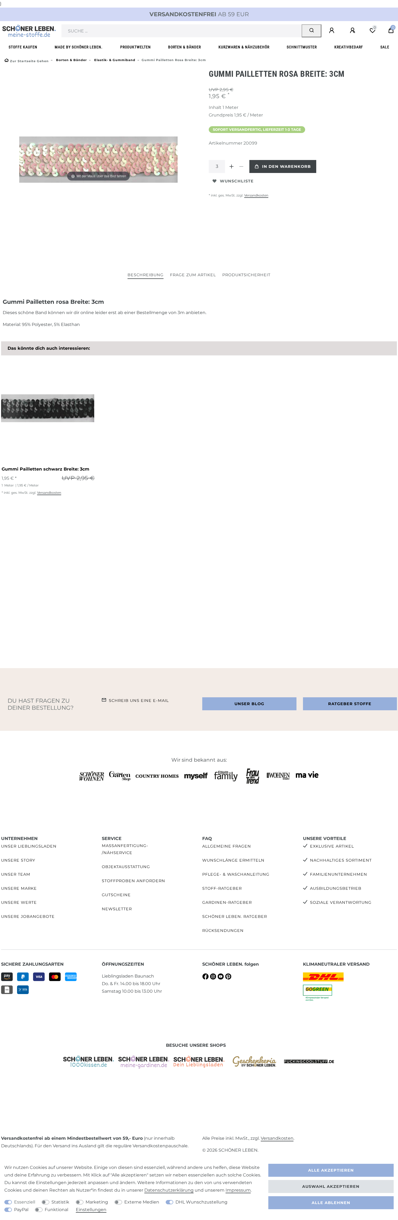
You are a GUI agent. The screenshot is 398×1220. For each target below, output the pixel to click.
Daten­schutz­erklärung (169, 1190)
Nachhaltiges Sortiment (341, 860)
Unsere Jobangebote (28, 916)
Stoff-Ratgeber (222, 888)
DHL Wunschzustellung (201, 1202)
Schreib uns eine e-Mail (139, 700)
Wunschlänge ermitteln (233, 860)
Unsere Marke (19, 888)
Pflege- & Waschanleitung (235, 874)
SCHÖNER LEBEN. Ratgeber (234, 916)
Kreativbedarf (348, 47)
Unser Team (15, 874)
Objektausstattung (126, 866)
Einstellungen (91, 1209)
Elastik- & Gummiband (114, 60)
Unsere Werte (19, 902)
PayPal (21, 1209)
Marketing (97, 1202)
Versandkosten (256, 195)
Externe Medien (141, 1202)
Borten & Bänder (184, 47)
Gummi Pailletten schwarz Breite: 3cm (45, 469)
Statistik (60, 1202)
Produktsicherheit (246, 274)
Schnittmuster (302, 47)
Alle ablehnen (331, 1202)
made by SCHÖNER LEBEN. (79, 47)
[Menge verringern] (241, 166)
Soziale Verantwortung (340, 902)
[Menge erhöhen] (231, 166)
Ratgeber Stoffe (349, 703)
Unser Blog (249, 703)
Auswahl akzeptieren (331, 1186)
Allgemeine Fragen (226, 846)
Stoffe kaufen (23, 47)
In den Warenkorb (286, 166)
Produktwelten (135, 47)
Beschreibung (146, 274)
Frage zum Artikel (193, 274)
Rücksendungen (223, 930)
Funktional (56, 1209)
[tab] (145, 275)
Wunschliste (237, 181)
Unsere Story (18, 860)
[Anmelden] (332, 30)
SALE (384, 47)
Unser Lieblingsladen (29, 846)
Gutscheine (116, 894)
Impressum (238, 1190)
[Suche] (311, 30)
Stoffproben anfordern (133, 880)
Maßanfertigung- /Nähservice (125, 849)
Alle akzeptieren (331, 1170)
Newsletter (117, 908)
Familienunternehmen (338, 874)
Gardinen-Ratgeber (227, 902)
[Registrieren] (353, 30)
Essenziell (24, 1202)
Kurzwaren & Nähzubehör (243, 47)
